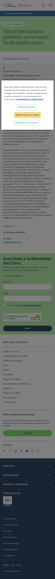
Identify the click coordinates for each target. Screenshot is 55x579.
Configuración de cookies (26, 123)
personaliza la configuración (29, 99)
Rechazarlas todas (26, 107)
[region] (27, 105)
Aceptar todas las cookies (28, 115)
